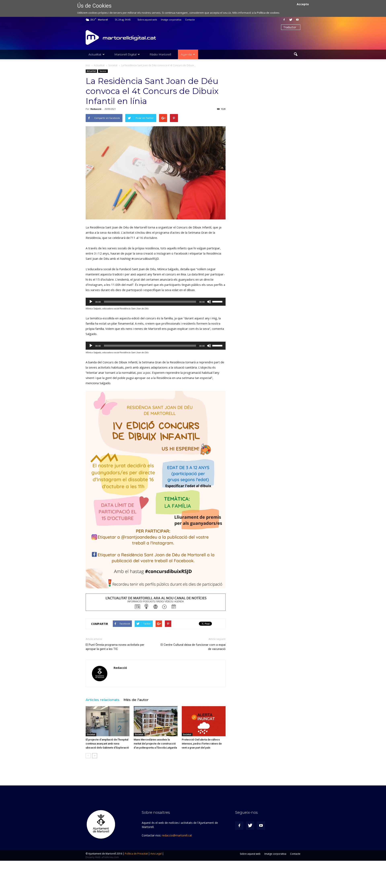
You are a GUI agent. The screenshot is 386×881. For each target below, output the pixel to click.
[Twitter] (291, 19)
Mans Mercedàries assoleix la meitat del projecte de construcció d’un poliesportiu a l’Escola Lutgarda (155, 743)
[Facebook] (284, 19)
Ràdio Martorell (160, 54)
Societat (103, 71)
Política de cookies (268, 12)
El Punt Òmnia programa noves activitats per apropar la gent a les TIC (115, 647)
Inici (88, 65)
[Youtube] (297, 19)
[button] (295, 54)
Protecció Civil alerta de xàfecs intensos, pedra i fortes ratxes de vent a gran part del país (202, 743)
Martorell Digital (125, 54)
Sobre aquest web (147, 19)
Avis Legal (156, 853)
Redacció (95, 108)
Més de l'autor (136, 700)
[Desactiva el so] (209, 302)
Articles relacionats (102, 700)
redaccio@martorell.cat (177, 835)
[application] (156, 302)
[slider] (218, 301)
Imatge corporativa (171, 19)
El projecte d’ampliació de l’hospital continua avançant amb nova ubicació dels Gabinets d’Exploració (107, 743)
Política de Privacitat (136, 853)
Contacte (190, 19)
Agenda (186, 54)
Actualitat (94, 54)
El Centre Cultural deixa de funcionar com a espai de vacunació (193, 647)
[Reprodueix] (91, 302)
